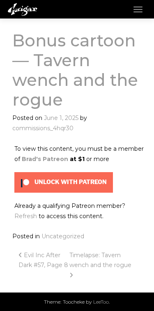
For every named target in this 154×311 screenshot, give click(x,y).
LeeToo (101, 302)
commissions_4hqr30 (43, 128)
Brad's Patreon (45, 159)
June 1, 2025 (61, 118)
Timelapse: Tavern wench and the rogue (101, 260)
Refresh (25, 216)
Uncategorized (62, 236)
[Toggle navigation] (138, 9)
